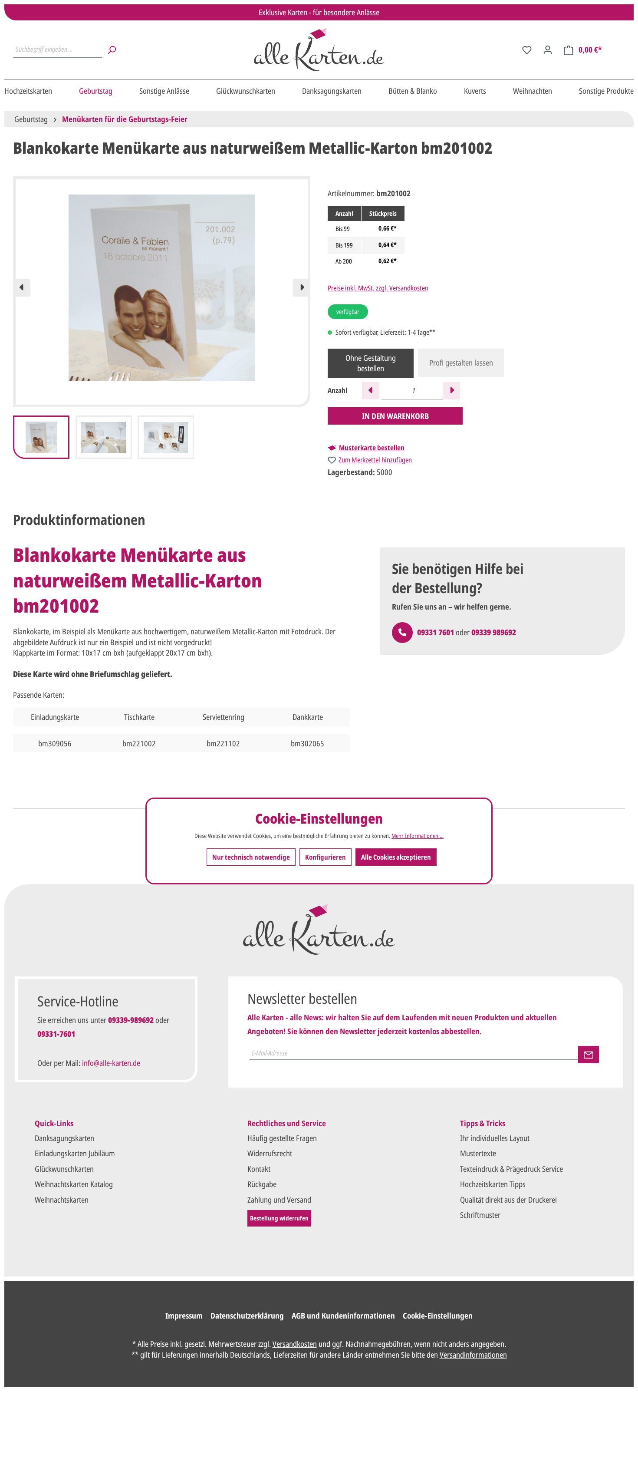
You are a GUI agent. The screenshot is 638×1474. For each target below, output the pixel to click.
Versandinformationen (473, 1354)
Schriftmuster (480, 1215)
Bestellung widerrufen (279, 1218)
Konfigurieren (325, 857)
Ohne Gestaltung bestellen (370, 363)
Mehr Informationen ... (417, 836)
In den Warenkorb (395, 416)
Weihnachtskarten (62, 1199)
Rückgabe (261, 1184)
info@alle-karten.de (111, 1063)
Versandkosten (295, 1344)
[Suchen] (112, 49)
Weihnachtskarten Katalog (74, 1184)
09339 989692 (493, 632)
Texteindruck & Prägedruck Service (511, 1169)
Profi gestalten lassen (461, 362)
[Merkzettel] (526, 49)
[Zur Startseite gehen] (319, 49)
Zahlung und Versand (279, 1199)
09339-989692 (131, 1020)
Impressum (184, 1315)
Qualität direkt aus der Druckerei (508, 1199)
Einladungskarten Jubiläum (75, 1153)
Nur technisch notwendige (251, 857)
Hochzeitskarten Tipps (493, 1184)
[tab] (79, 519)
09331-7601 (56, 1034)
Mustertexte (478, 1153)
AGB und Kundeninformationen (343, 1315)
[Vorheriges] (21, 288)
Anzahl (337, 390)
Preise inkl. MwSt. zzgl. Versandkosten (378, 288)
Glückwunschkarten (64, 1169)
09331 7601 (435, 632)
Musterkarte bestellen (372, 447)
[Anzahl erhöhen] (451, 390)
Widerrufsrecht (269, 1153)
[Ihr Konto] (547, 49)
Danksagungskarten (64, 1138)
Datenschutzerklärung (247, 1315)
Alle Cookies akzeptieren (396, 857)
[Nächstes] (301, 288)
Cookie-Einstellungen (438, 1315)
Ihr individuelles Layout (494, 1138)
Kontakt (258, 1169)
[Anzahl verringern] (370, 390)
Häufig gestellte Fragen (282, 1138)
